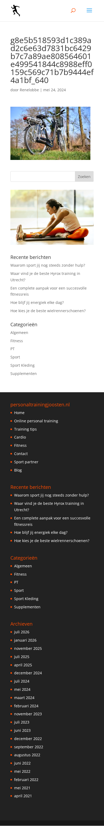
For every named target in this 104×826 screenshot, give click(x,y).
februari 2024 (26, 705)
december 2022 (28, 738)
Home (19, 412)
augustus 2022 (27, 754)
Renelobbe (29, 89)
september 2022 (28, 746)
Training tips (25, 429)
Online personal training (36, 420)
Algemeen (19, 332)
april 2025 (23, 664)
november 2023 (28, 713)
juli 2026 (21, 631)
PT (12, 348)
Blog (18, 470)
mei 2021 (22, 787)
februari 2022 (26, 779)
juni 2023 (22, 730)
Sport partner (26, 461)
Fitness (16, 340)
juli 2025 (21, 656)
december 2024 (28, 672)
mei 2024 (22, 689)
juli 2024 (21, 681)
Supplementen (23, 373)
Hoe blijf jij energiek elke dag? (37, 302)
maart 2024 (24, 697)
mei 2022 (22, 771)
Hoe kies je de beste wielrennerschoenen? (48, 310)
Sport (15, 357)
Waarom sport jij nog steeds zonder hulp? (47, 265)
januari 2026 (25, 640)
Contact (21, 453)
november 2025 (28, 648)
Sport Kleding (22, 365)
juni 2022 (22, 763)
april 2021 (23, 795)
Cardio (20, 437)
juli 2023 (21, 722)
